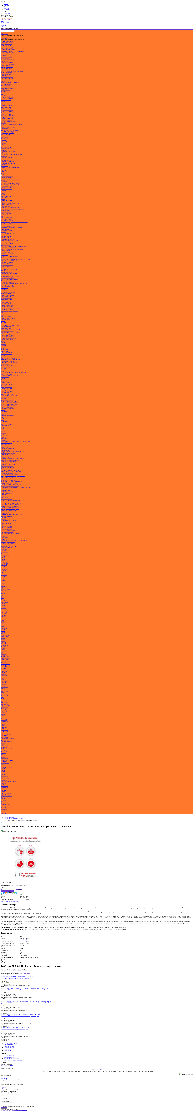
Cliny (2, 582)
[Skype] (16, 893)
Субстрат (3, 357)
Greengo (3, 615)
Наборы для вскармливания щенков (12, 51)
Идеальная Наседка (7, 760)
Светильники (5, 364)
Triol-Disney (4, 702)
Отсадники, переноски (8, 423)
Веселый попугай (6, 734)
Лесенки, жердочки (7, 319)
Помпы (3, 440)
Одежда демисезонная (8, 88)
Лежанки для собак (7, 74)
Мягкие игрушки (6, 113)
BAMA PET (4, 565)
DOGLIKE (3, 591)
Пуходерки (4, 549)
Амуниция (4, 156)
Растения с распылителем (9, 404)
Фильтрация (4, 463)
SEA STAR (3, 688)
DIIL (2, 588)
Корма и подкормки (7, 336)
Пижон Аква (4, 786)
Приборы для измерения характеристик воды (15, 441)
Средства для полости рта (9, 530)
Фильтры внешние (7, 466)
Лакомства (4, 181)
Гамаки (3, 80)
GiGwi (2, 606)
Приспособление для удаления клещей (13, 246)
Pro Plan (3, 674)
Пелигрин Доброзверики (9, 781)
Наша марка (4, 776)
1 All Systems (4, 552)
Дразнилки (4, 255)
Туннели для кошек (7, 196)
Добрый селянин (6, 741)
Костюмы (4, 104)
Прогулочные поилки (7, 48)
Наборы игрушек (6, 120)
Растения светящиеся (8, 405)
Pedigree (3, 665)
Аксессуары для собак (8, 151)
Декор (3, 341)
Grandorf (3, 613)
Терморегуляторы (6, 374)
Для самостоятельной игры (9, 130)
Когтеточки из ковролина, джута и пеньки (14, 283)
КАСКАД (3, 761)
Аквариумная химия (7, 454)
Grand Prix (4, 612)
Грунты (3, 342)
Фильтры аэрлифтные (8, 464)
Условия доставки (9, 1044)
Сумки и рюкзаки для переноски (11, 167)
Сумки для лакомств (7, 54)
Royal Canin (4, 687)
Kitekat (3, 631)
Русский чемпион (6, 793)
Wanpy (3, 714)
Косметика (4, 524)
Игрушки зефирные (7, 263)
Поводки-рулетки (6, 148)
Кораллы (3, 414)
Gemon (3, 605)
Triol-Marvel (4, 704)
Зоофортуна (4, 756)
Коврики (3, 192)
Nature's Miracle (5, 658)
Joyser (2, 626)
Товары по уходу (6, 523)
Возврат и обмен (9, 1047)
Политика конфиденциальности (14, 1060)
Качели (3, 321)
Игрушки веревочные (8, 127)
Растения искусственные (9, 395)
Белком (3, 728)
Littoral (3, 639)
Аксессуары (4, 351)
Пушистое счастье (6, 789)
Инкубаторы (4, 513)
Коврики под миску (7, 47)
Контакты (7, 9)
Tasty (2, 697)
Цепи (2, 144)
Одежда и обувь (6, 84)
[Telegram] (8, 893)
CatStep (3, 578)
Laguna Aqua (5, 635)
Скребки (3, 428)
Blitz (2, 572)
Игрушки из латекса (7, 126)
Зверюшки (4, 747)
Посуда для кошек (6, 217)
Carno (2, 573)
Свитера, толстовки (7, 98)
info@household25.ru (7, 1065)
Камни (3, 369)
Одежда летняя (5, 87)
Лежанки (3, 193)
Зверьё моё (4, 745)
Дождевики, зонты (6, 105)
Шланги (3, 433)
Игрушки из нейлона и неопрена (11, 124)
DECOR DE (4, 586)
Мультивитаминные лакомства (10, 184)
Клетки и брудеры (6, 516)
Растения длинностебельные (10, 401)
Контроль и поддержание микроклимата (14, 372)
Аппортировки (5, 128)
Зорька (3, 757)
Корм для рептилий (7, 339)
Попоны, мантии (6, 100)
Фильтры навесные (7, 469)
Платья (3, 101)
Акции (6, 4)
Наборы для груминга (8, 542)
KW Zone (3, 634)
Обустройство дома (7, 293)
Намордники (5, 137)
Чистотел (4, 809)
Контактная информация (12, 1043)
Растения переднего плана (9, 402)
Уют (2, 803)
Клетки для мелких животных (10, 502)
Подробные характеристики (10, 901)
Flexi (2, 599)
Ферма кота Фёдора (7, 806)
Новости (6, 8)
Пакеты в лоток (5, 237)
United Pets (4, 707)
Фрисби (3, 123)
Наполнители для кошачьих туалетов (12, 209)
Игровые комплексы (7, 295)
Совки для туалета (6, 235)
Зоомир (3, 753)
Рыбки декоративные (7, 391)
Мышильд (4, 774)
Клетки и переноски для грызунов (12, 474)
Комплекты (4, 291)
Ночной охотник (6, 779)
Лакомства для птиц (7, 309)
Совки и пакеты (5, 58)
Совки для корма (6, 229)
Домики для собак (6, 75)
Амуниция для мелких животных (11, 503)
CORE (2, 585)
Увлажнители (5, 377)
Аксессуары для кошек (8, 292)
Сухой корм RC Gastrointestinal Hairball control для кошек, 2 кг (20, 1016)
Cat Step (3, 576)
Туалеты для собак (6, 57)
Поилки (3, 312)
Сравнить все (25, 974)
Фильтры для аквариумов (9, 461)
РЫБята (3, 794)
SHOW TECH (4, 694)
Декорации (4, 411)
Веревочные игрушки (8, 318)
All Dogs (3, 557)
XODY (2, 717)
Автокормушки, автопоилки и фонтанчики (14, 222)
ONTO (2, 661)
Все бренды (7, 1050)
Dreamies (3, 592)
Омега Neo (4, 780)
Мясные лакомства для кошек (10, 183)
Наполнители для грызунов (9, 483)
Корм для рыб (5, 392)
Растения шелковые (7, 407)
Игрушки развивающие (8, 268)
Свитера (3, 95)
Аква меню (4, 721)
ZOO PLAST (4, 720)
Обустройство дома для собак (10, 82)
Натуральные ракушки (8, 415)
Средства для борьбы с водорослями (12, 458)
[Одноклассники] (6, 893)
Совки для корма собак (8, 52)
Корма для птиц (6, 303)
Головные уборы (6, 107)
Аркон (3, 724)
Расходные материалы (8, 448)
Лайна (3, 770)
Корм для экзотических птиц (10, 308)
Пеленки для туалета (7, 60)
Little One (4, 638)
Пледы (3, 81)
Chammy (3, 580)
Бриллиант (4, 730)
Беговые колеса (6, 490)
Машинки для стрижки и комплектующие (14, 540)
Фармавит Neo (5, 804)
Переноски (4, 202)
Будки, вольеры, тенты (8, 169)
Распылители (5, 425)
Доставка (6, 5)
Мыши (3, 270)
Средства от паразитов (8, 522)
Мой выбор (4, 773)
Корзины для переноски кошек (11, 207)
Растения (4, 381)
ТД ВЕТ (3, 797)
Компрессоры (5, 444)
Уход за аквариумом (7, 394)
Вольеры (3, 170)
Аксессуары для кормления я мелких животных (16, 487)
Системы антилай (6, 160)
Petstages (4, 671)
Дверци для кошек (7, 296)
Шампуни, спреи (6, 65)
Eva (2, 595)
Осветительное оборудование (10, 359)
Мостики (3, 345)
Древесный (4, 214)
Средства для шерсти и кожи (10, 533)
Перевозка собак (6, 164)
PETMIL (3, 669)
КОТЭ (2, 766)
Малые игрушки (6, 258)
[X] (10, 893)
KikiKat (3, 629)
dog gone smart (5, 589)
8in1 (2, 553)
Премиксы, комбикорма (8, 510)
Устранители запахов (7, 64)
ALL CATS (3, 556)
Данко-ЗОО (4, 737)
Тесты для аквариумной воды (10, 460)
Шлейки (3, 146)
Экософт (3, 810)
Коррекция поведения (8, 159)
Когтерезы (4, 536)
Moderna (3, 646)
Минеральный (5, 210)
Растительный (5, 212)
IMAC (2, 621)
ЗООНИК (3, 754)
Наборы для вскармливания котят (11, 227)
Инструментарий (6, 387)
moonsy (3, 649)
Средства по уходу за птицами (10, 329)
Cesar (2, 579)
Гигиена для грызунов (8, 480)
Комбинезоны (5, 90)
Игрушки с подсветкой (8, 115)
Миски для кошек (6, 219)
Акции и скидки (9, 1055)
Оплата (6, 7)
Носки (3, 93)
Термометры (5, 430)
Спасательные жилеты (8, 161)
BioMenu (3, 570)
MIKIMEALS (4, 645)
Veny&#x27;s (4, 708)
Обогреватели (5, 367)
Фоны (2, 348)
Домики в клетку (6, 328)
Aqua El (3, 560)
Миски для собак (6, 45)
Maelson (3, 642)
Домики (3, 190)
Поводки (3, 140)
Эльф (2, 812)
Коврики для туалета (7, 239)
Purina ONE (4, 681)
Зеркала (3, 322)
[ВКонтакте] (4, 893)
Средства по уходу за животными (11, 514)
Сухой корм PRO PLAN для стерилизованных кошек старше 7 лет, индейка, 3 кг (25, 1003)
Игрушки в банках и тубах (9, 260)
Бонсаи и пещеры (6, 397)
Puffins (3, 678)
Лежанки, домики (6, 493)
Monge (3, 648)
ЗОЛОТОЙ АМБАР (6, 748)
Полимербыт (5, 787)
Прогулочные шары (7, 477)
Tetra (2, 698)
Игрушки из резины (7, 111)
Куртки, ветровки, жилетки (9, 103)
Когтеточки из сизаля (7, 282)
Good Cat (3, 608)
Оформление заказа (20, 1110)
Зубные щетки (5, 245)
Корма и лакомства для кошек (10, 179)
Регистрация (5, 22)
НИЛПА (3, 777)
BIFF (2, 568)
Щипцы (3, 434)
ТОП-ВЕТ (3, 799)
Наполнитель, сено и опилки (10, 506)
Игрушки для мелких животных (11, 500)
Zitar (2, 718)
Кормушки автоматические (9, 446)
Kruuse (3, 632)
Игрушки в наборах (7, 262)
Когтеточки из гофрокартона (10, 276)
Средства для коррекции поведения (12, 71)
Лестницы (4, 197)
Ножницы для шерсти (8, 543)
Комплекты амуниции (8, 136)
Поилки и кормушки (7, 512)
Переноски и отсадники (8, 358)
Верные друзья (5, 733)
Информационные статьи (12, 1058)
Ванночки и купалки (7, 331)
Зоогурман (4, 751)
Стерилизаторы (6, 450)
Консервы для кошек (7, 186)
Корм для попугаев (7, 306)
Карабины (4, 150)
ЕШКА (2, 744)
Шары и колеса (5, 489)
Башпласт (4, 727)
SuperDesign (5, 695)
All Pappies (4, 559)
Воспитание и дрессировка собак (11, 154)
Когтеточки (4, 275)
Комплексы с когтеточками (9, 279)
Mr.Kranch (4, 655)
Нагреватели (5, 447)
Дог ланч (3, 743)
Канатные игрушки (7, 117)
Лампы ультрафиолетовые (9, 362)
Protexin (3, 677)
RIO (2, 685)
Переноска (4, 166)
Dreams (3, 593)
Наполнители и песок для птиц (10, 332)
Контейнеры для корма (8, 49)
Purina (3, 679)
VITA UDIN (4, 711)
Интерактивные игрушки (9, 269)
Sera (2, 690)
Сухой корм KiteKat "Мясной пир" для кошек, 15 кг (16, 978)
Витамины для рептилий (8, 338)
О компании (7, 1049)
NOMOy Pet (4, 659)
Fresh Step (4, 601)
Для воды (4, 456)
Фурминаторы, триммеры (9, 546)
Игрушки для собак (7, 108)
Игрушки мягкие (6, 266)
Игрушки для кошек (7, 253)
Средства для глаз (6, 527)
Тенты (2, 173)
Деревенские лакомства (8, 738)
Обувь (3, 91)
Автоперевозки (6, 206)
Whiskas (3, 715)
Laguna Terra (4, 636)
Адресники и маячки (7, 286)
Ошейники (4, 138)
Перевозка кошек (6, 200)
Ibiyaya (3, 619)
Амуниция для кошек (7, 285)
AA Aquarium (5, 555)
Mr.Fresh (3, 654)
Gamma (3, 603)
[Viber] (12, 893)
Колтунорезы (5, 537)
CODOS (3, 583)
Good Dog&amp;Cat (7, 611)
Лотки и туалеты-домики (8, 233)
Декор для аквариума (7, 408)
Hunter (3, 618)
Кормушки (4, 314)
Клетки (3, 171)
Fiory (2, 598)
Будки (2, 174)
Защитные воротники (7, 243)
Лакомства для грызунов (8, 473)
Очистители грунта (7, 424)
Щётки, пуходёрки (6, 547)
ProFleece (4, 675)
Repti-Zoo (4, 684)
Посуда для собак (6, 44)
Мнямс (3, 771)
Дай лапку (4, 735)
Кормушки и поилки (7, 223)
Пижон (3, 784)
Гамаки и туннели (6, 499)
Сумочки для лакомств (8, 163)
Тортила (3, 800)
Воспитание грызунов (8, 479)
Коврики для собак (7, 77)
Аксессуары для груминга (9, 520)
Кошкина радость (6, 767)
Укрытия (3, 347)
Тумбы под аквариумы (8, 453)
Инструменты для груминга (9, 535)
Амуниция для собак (7, 131)
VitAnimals (4, 712)
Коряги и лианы (6, 382)
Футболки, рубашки (7, 97)
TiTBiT (2, 700)
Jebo (2, 624)
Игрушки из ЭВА (6, 114)
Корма (3, 180)
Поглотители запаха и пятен (9, 240)
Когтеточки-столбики (7, 278)
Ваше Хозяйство (6, 731)
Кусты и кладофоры (7, 400)
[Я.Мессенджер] (1, 893)
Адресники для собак (7, 133)
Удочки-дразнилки (7, 272)
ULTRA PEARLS (5, 705)
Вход (2, 21)
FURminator (4, 602)
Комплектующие (6, 134)
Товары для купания (7, 67)
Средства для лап (6, 529)
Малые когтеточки (6, 281)
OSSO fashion (5, 662)
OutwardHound (5, 664)
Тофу (2, 216)
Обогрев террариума (7, 365)
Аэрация (3, 437)
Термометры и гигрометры (9, 375)
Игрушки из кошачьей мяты (9, 256)
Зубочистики (5, 758)
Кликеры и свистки (7, 157)
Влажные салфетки (7, 62)
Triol (2, 701)
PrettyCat (4, 672)
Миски (3, 315)
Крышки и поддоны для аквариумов (12, 451)
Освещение (4, 438)
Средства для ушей (7, 532)
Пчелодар (4, 790)
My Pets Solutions (6, 657)
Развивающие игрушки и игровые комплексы (15, 259)
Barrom (3, 566)
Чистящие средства (7, 68)
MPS (2, 652)
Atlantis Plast (4, 563)
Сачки (2, 427)
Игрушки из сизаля (7, 265)
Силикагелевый (6, 213)
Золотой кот (4, 750)
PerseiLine (4, 668)
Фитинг (3, 431)
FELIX (2, 596)
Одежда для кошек (7, 299)
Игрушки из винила (7, 110)
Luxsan (3, 641)
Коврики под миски (7, 220)
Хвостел (3, 807)
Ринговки (4, 141)
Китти (2, 764)
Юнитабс (3, 813)
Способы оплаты (9, 1046)
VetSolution (4, 710)
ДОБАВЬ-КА (4, 740)
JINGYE (3, 625)
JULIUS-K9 (4, 628)
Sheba (2, 692)
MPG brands (4, 651)
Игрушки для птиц (6, 316)
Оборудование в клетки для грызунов (13, 476)
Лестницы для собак (7, 78)
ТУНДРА (3, 801)
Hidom (3, 616)
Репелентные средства (8, 248)
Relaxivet (3, 682)
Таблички (4, 153)
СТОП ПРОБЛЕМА (6, 796)
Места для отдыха (6, 72)
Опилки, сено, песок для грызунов (11, 481)
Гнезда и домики (6, 326)
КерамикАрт (5, 763)
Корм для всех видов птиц (9, 305)
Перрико (3, 783)
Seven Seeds (4, 691)
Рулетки (3, 143)
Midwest (3, 644)
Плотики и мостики (7, 384)
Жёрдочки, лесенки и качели (10, 325)
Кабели (3, 371)
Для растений (5, 457)
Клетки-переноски (7, 204)
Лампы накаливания (7, 361)
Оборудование (5, 349)
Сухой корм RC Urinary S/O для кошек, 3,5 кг (14, 1029)
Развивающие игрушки (8, 121)
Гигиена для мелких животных (10, 504)
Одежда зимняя (6, 85)
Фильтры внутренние (7, 467)
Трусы (2, 94)
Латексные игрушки (7, 118)
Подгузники (4, 61)
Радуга (3, 791)
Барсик (3, 725)
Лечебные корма (6, 187)
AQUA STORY (5, 562)
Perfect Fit (4, 667)
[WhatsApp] (14, 893)
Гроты (2, 420)
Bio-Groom (4, 569)
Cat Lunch (4, 575)
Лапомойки (4, 70)
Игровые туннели (6, 298)
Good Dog (4, 609)
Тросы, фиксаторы (6, 147)
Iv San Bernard (5, 622)
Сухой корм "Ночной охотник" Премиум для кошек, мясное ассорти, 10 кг (24, 990)
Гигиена (3, 55)
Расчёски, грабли (6, 545)
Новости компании (10, 1057)
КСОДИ (3, 768)
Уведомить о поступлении (7, 891)
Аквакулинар (5, 723)
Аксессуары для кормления (9, 311)
